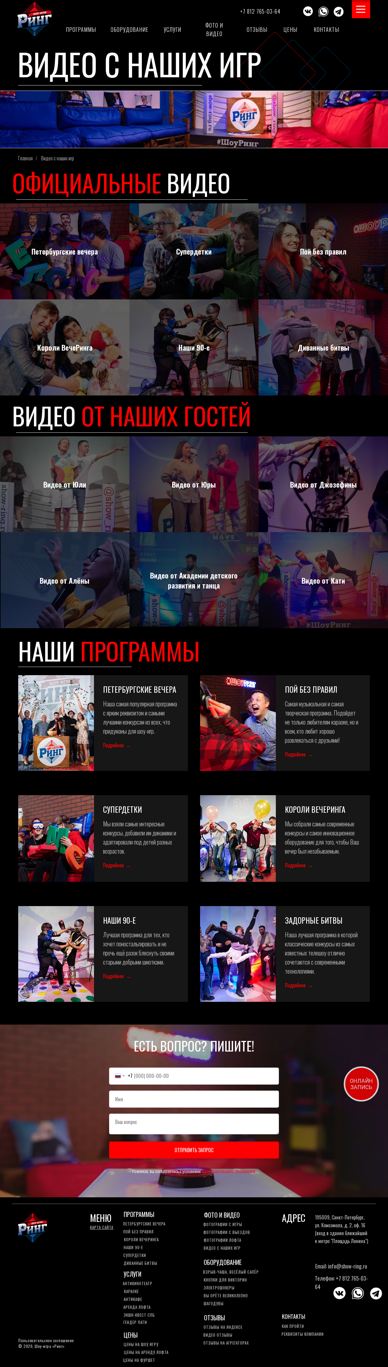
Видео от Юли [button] (64, 484)
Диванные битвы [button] (323, 347)
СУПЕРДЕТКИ (122, 809)
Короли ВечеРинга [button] (64, 347)
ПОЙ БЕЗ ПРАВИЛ (311, 689)
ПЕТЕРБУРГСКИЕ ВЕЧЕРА (139, 689)
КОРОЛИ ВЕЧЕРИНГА (315, 809)
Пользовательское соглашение (46, 1340)
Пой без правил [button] (323, 251)
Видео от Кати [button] (323, 580)
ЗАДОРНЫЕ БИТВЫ (314, 920)
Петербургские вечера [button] (65, 251)
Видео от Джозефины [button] (323, 484)
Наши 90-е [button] (194, 347)
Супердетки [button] (194, 251)
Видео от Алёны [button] (64, 580)
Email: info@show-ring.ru (341, 1266)
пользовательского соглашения (228, 1171)
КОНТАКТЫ (293, 1316)
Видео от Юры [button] (194, 484)
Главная (25, 158)
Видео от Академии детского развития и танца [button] (194, 580)
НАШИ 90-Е (119, 920)
